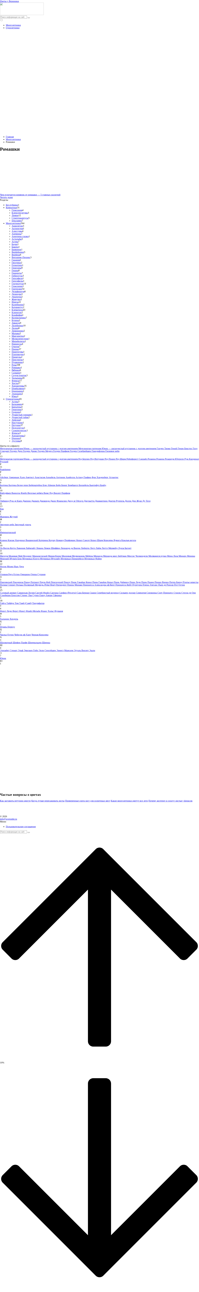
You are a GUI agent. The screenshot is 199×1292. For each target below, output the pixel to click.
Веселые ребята (36, 493)
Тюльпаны (17, 378)
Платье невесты (190, 582)
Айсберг (4, 477)
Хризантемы (18, 386)
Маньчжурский (40, 556)
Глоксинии (17, 286)
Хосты (15, 383)
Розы (14, 365)
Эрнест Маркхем (65, 650)
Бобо (58, 485)
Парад (27, 582)
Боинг (64, 485)
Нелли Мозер (7, 566)
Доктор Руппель (116, 501)
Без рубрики (12, 205)
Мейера (89, 556)
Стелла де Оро (188, 593)
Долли (128, 501)
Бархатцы (16, 407)
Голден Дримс (30, 451)
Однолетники (13, 28)
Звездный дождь (23, 524)
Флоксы (16, 380)
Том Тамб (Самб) (23, 603)
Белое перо (23, 485)
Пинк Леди (135, 582)
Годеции (16, 412)
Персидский (57, 582)
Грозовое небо (112, 451)
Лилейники (17, 325)
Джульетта (89, 501)
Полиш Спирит (8, 585)
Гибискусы (17, 275)
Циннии (16, 438)
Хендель (14, 619)
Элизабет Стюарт (9, 650)
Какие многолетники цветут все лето (129, 801)
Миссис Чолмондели (137, 556)
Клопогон (17, 312)
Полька (20, 585)
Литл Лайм (96, 548)
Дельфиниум (18, 291)
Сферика (57, 595)
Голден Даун (16, 451)
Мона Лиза (173, 556)
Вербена (16, 255)
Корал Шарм (97, 540)
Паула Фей (45, 582)
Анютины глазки (20, 236)
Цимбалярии (18, 388)
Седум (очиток (19, 375)
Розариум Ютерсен (174, 459)
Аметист (30, 477)
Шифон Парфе (20, 642)
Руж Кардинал (191, 459)
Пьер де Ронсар (166, 585)
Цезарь (3, 627)
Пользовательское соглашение (21, 826)
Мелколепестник (20, 338)
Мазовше (13, 556)
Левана (40, 548)
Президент (61, 585)
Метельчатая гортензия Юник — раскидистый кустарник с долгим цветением (39, 448)
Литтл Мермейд (110, 548)
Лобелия (16, 420)
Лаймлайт (31, 548)
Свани (93, 593)
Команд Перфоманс (66, 540)
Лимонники (18, 331)
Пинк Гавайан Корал (81, 582)
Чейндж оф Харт (22, 634)
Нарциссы (17, 344)
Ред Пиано (110, 459)
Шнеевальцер (35, 642)
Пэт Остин (179, 585)
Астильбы (17, 239)
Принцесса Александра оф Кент (99, 585)
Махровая (67, 556)
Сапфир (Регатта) (68, 593)
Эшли (92, 650)
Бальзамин (17, 404)
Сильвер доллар (127, 593)
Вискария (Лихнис (21, 257)
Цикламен (17, 220)
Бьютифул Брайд (97, 485)
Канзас (11, 540)
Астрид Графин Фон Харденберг (92, 477)
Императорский (8, 532)
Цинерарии (17, 391)
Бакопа (15, 247)
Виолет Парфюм (62, 493)
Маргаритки (18, 336)
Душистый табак (20, 417)
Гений (174, 448)
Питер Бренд (176, 582)
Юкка (14, 396)
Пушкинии (17, 362)
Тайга (3, 603)
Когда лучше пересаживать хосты (48, 801)
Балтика (4, 485)
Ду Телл (146, 501)
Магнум (4, 556)
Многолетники (13, 25)
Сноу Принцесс (165, 593)
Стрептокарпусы (20, 218)
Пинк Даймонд (122, 582)
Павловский (6, 582)
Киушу (52, 540)
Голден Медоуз (45, 451)
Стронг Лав (26, 595)
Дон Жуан (137, 501)
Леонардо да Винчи (71, 548)
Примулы (16, 357)
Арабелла (71, 477)
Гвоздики (16, 262)
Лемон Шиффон (52, 548)
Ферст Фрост (19, 611)
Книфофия (17, 315)
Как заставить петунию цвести (15, 801)
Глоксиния (17, 210)
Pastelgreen (5, 469)
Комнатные (11, 207)
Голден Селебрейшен (81, 451)
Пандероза (18, 582)
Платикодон (18, 354)
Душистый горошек (21, 414)
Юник (3, 658)
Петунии (16, 425)
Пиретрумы (17, 352)
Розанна (152, 459)
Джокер (35, 501)
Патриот (35, 582)
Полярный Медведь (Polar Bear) (40, 585)
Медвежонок (78, 556)
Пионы (15, 349)
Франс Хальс (47, 611)
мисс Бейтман (120, 556)
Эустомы (16, 441)
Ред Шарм (121, 459)
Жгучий (14, 516)
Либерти (85, 548)
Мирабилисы (18, 341)
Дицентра (16, 296)
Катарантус (17, 307)
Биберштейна (36, 485)
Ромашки (16, 367)
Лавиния (21, 548)
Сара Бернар (83, 593)
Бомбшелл (73, 485)
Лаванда (16, 323)
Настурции (17, 422)
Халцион (5, 619)
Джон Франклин (58, 501)
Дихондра (16, 294)
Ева (2, 509)
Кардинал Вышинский (27, 540)
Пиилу (67, 582)
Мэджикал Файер (93, 558)
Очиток (15, 346)
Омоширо (25, 574)
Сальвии (16, 373)
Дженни (27, 501)
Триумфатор (38, 603)
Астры (15, 241)
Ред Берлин (84, 459)
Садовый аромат (8, 593)
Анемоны (16, 234)
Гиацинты (17, 273)
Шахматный (6, 642)
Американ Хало (17, 477)
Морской (4, 558)
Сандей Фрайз (42, 593)
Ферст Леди (6, 611)
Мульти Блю (15, 558)
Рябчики (16, 370)
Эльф (21, 650)
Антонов (61, 477)
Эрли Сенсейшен (48, 650)
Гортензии (17, 289)
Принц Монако (75, 585)
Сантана (54, 593)
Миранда (98, 556)
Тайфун (10, 603)
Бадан (14, 244)
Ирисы (15, 302)
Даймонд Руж (7, 501)
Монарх (183, 556)
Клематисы (17, 310)
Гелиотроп (17, 265)
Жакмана (5, 516)
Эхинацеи (17, 393)
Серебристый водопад (108, 593)
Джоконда (45, 501)
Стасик (177, 593)
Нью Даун (19, 566)
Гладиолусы (18, 283)
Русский (4, 461)
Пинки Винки (162, 582)
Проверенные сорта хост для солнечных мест (87, 801)
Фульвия (58, 611)
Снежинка (152, 593)
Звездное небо (7, 524)
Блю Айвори (49, 485)
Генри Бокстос (185, 448)
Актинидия (17, 228)
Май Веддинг (25, 556)
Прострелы (17, 359)
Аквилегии (17, 226)
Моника (191, 556)
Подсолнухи (18, 428)
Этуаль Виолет (81, 650)
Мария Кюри (55, 556)
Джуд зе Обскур (75, 501)
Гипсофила (17, 278)
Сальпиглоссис (19, 430)
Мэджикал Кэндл (31, 558)
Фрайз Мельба (33, 611)
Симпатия (141, 593)
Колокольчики (19, 317)
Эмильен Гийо (31, 650)
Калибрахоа (17, 304)
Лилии (15, 328)
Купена (15, 320)
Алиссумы (17, 231)
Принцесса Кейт (123, 585)
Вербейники (18, 252)
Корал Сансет (83, 540)
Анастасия (40, 477)
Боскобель (84, 485)
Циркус (11, 627)
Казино (4, 540)
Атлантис (113, 477)
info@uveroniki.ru (8, 819)
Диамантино (101, 501)
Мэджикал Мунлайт (50, 558)
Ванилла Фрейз (20, 493)
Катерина (44, 540)
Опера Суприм (38, 574)
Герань (15, 270)
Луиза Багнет (124, 548)
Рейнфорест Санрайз (137, 459)
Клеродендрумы (20, 213)
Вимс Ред (49, 493)
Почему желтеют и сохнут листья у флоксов (170, 801)
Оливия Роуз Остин (10, 574)
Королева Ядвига (112, 540)
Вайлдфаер (6, 493)
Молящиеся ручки (157, 556)
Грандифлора (98, 451)
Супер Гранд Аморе (42, 595)
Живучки (16, 299)
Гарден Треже (164, 448)
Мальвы (16, 333)
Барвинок (16, 249)
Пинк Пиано (148, 582)
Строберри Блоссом (10, 595)
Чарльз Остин (7, 634)
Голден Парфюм (61, 451)
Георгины (16, 268)
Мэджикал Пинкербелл (72, 558)
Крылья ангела (128, 540)
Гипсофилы (17, 281)
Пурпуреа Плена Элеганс (145, 585)
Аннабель (51, 477)
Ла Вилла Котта (8, 548)
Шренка (46, 642)
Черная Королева (39, 634)
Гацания (16, 260)
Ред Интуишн (97, 459)
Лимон (15, 215)
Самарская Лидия (26, 593)
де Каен (18, 501)
